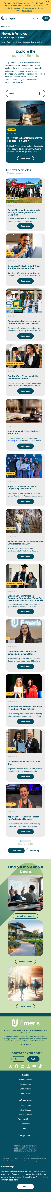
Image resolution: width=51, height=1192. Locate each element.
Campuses (24, 1135)
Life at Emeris (25, 1007)
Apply (33, 1059)
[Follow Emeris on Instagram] (28, 1066)
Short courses (25, 1089)
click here (13, 1180)
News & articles (25, 1115)
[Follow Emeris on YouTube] (34, 1066)
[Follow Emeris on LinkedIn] (23, 1066)
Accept (25, 1187)
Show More (16, 850)
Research (25, 1124)
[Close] (47, 2)
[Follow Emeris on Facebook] (17, 1066)
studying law (13, 441)
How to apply (25, 1105)
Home (3, 26)
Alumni (25, 1128)
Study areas (26, 1093)
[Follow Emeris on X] (11, 1066)
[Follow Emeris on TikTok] (40, 1066)
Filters (11, 93)
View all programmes (25, 916)
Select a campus (25, 961)
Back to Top (34, 850)
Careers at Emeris (25, 1119)
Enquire (35, 18)
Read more (25, 159)
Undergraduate (25, 1080)
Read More (27, 10)
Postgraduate (25, 1084)
